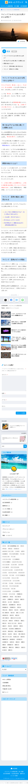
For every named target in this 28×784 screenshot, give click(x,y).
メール (4, 399)
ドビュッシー (15, 578)
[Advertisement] (14, 716)
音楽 (23, 647)
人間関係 (10, 599)
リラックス (12, 594)
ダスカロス (21, 572)
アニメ (22, 553)
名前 (4, 393)
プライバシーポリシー (8, 529)
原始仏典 (16, 602)
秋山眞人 (16, 636)
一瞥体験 (19, 594)
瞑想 (7, 308)
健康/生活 (6, 505)
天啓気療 (12, 607)
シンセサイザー (18, 569)
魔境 (10, 650)
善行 (19, 604)
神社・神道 (22, 634)
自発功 (12, 642)
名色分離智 (12, 604)
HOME (14, 768)
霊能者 (17, 647)
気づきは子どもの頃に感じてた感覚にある (14, 60)
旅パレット (5, 692)
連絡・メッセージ (7, 535)
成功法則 (5, 615)
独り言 (5, 628)
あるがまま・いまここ (8, 551)
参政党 (5, 604)
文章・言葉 (6, 618)
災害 (21, 626)
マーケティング (7, 591)
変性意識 (5, 607)
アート (13, 556)
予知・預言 (18, 596)
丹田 (11, 596)
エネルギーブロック (16, 561)
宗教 (11, 610)
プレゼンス (18, 583)
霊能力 (11, 647)
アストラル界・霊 (13, 553)
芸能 (17, 642)
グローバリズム (15, 567)
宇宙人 (5, 610)
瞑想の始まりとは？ (9, 63)
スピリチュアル (12, 572)
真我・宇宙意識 (19, 631)
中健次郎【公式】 (7, 689)
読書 (4, 644)
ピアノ (5, 583)
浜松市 (16, 626)
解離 (22, 642)
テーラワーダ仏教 (20, 575)
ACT (4, 546)
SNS (22, 546)
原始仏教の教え (6, 685)
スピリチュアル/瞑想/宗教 (7, 6)
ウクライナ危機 (6, 561)
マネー (13, 588)
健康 (22, 599)
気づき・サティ (12, 623)
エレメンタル (6, 564)
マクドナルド (6, 588)
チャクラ (5, 575)
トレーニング (6, 578)
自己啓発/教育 (24, 6)
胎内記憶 (12, 639)
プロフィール (6, 532)
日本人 (5, 620)
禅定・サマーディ (7, 636)
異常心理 (10, 631)
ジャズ (5, 572)
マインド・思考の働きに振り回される (13, 66)
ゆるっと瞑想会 (6, 679)
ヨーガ (5, 594)
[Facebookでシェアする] (11, 300)
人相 (4, 599)
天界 (19, 607)
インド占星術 (16, 559)
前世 (4, 602)
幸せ (16, 610)
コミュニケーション (7, 569)
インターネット (7, 559)
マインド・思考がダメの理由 (11, 69)
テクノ (11, 575)
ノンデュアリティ (7, 580)
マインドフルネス (14, 308)
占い (10, 602)
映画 (11, 620)
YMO (10, 548)
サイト (3, 406)
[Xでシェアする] (5, 300)
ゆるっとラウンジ (15, 2)
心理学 (22, 610)
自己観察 (5, 642)
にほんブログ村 (5, 660)
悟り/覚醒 (16, 6)
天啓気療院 (5, 682)
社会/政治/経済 (7, 512)
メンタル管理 (16, 591)
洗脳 (4, 626)
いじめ (17, 551)
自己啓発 (19, 639)
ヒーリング (16, 580)
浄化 (10, 626)
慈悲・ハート (20, 612)
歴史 (4, 623)
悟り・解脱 (6, 612)
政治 (12, 615)
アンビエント (6, 556)
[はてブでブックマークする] (17, 300)
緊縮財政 (5, 639)
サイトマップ (6, 526)
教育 (17, 615)
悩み (12, 612)
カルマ (20, 564)
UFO (4, 548)
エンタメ (14, 564)
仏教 (17, 599)
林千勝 (16, 620)
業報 (22, 620)
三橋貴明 (5, 596)
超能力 (17, 644)
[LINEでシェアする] (22, 300)
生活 (4, 631)
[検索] (25, 446)
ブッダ (11, 583)
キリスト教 (6, 567)
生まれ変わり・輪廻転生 (15, 628)
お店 (22, 551)
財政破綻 (10, 644)
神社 (15, 634)
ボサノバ (5, 586)
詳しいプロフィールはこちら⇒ (13, 489)
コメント (5, 374)
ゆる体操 (5, 553)
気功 (20, 623)
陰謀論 (5, 647)
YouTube (16, 548)
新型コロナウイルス (16, 618)
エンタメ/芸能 (7, 508)
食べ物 (5, 650)
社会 (10, 634)
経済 (22, 636)
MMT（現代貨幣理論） (13, 546)
